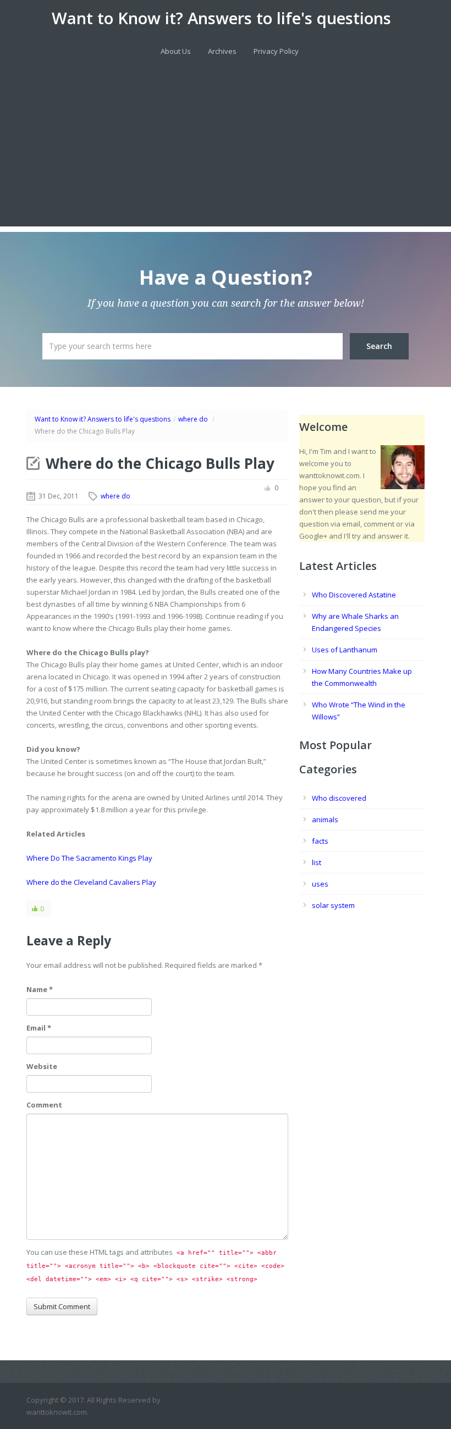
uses (320, 884)
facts (320, 841)
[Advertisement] (225, 149)
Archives (222, 51)
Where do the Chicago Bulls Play (160, 463)
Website (41, 1066)
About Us (176, 51)
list (316, 862)
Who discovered (339, 798)
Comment (44, 1105)
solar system (333, 905)
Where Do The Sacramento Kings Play (89, 858)
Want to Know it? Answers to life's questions (221, 18)
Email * (38, 1028)
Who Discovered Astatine (354, 595)
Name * (39, 989)
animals (325, 819)
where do (193, 419)
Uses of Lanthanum (344, 650)
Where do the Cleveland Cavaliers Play (91, 882)
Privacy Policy (276, 51)
